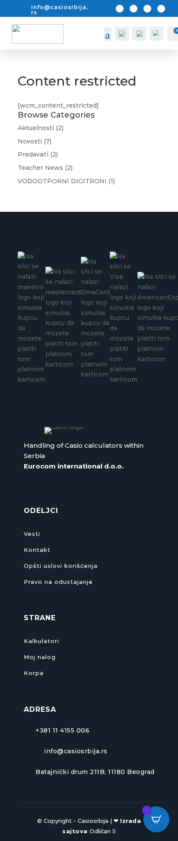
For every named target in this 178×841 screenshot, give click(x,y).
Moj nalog (40, 656)
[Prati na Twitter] (133, 9)
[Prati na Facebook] (120, 9)
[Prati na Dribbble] (161, 9)
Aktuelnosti (36, 128)
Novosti (30, 141)
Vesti (32, 533)
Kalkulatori (41, 640)
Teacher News (40, 168)
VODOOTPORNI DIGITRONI (62, 181)
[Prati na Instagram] (147, 9)
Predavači (33, 154)
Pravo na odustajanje (58, 581)
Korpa (34, 672)
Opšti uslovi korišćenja (61, 565)
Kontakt (37, 549)
